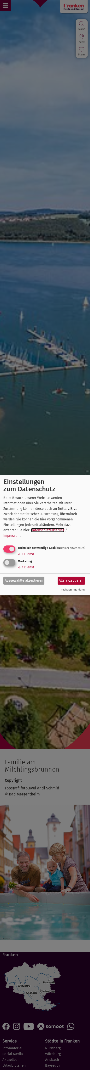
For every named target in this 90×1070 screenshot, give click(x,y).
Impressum (11, 535)
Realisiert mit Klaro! (73, 589)
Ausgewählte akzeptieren (24, 581)
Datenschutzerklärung (47, 530)
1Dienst (26, 554)
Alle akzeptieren (71, 581)
